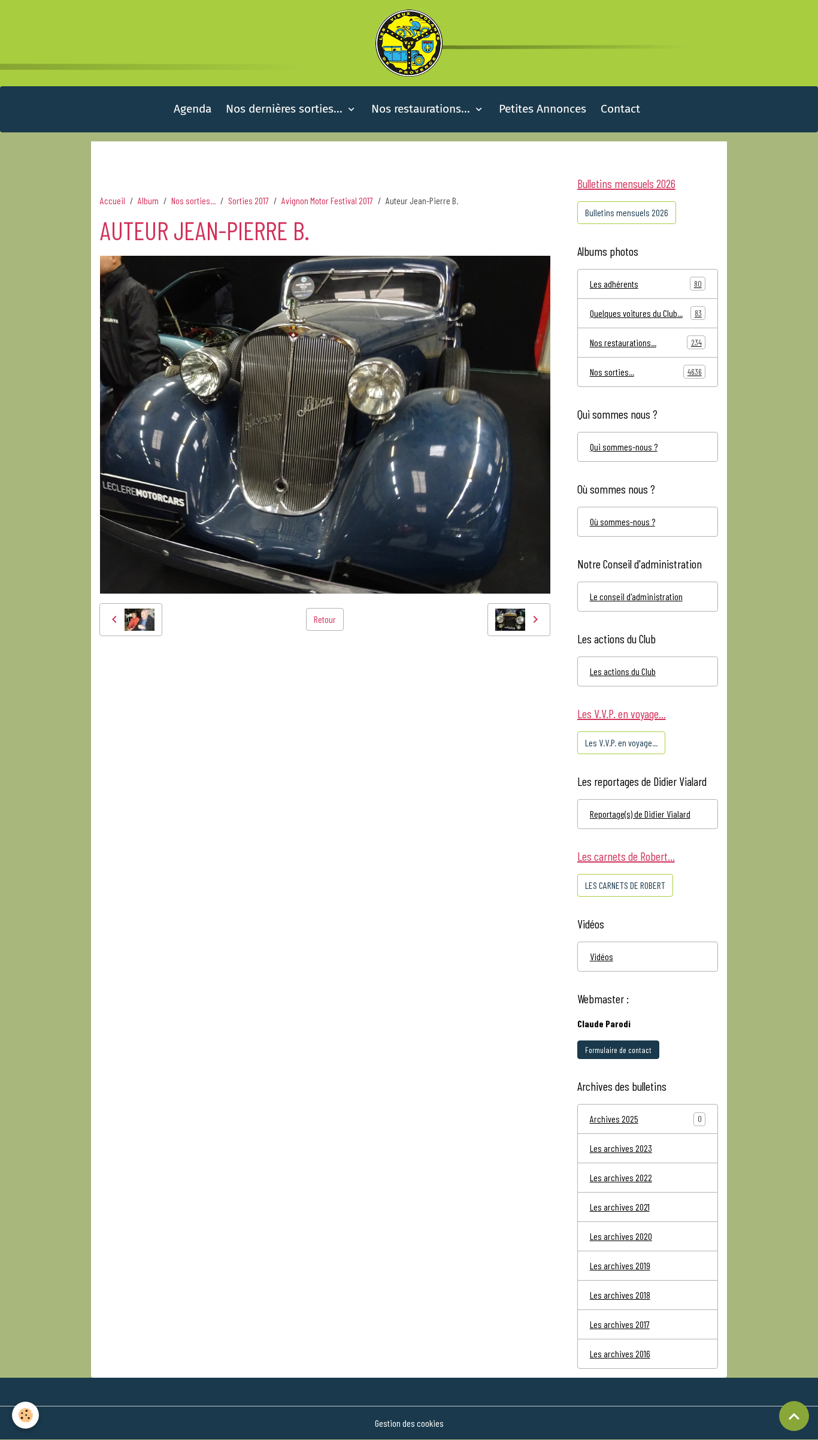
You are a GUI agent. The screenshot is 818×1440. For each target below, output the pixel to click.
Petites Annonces (542, 109)
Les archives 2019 (620, 1265)
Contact (620, 109)
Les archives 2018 (620, 1294)
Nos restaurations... (422, 109)
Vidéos (601, 956)
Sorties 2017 (248, 200)
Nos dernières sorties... (286, 109)
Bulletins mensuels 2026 (626, 212)
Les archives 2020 (621, 1236)
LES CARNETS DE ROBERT (625, 885)
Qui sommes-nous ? (624, 446)
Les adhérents (646, 283)
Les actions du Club (623, 671)
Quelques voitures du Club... (646, 313)
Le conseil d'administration (636, 596)
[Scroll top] (794, 1416)
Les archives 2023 (621, 1148)
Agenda (192, 109)
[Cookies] (25, 1415)
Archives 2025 (614, 1118)
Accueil (112, 200)
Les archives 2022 (621, 1177)
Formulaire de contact (618, 1050)
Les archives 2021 (620, 1206)
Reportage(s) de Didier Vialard (640, 813)
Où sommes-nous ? (622, 521)
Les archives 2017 (620, 1324)
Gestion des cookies (409, 1423)
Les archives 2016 (620, 1353)
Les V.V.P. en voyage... (621, 742)
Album (148, 200)
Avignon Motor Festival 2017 (327, 200)
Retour (325, 619)
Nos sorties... (193, 200)
